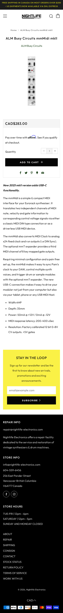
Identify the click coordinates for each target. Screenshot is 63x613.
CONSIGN (9, 550)
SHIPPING (9, 545)
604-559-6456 (12, 470)
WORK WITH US (13, 578)
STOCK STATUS (12, 562)
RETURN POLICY (13, 567)
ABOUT (7, 534)
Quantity (10, 151)
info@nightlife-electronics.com (21, 464)
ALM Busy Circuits (31, 45)
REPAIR (7, 539)
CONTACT (9, 556)
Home (14, 30)
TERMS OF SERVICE (15, 573)
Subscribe (30, 400)
